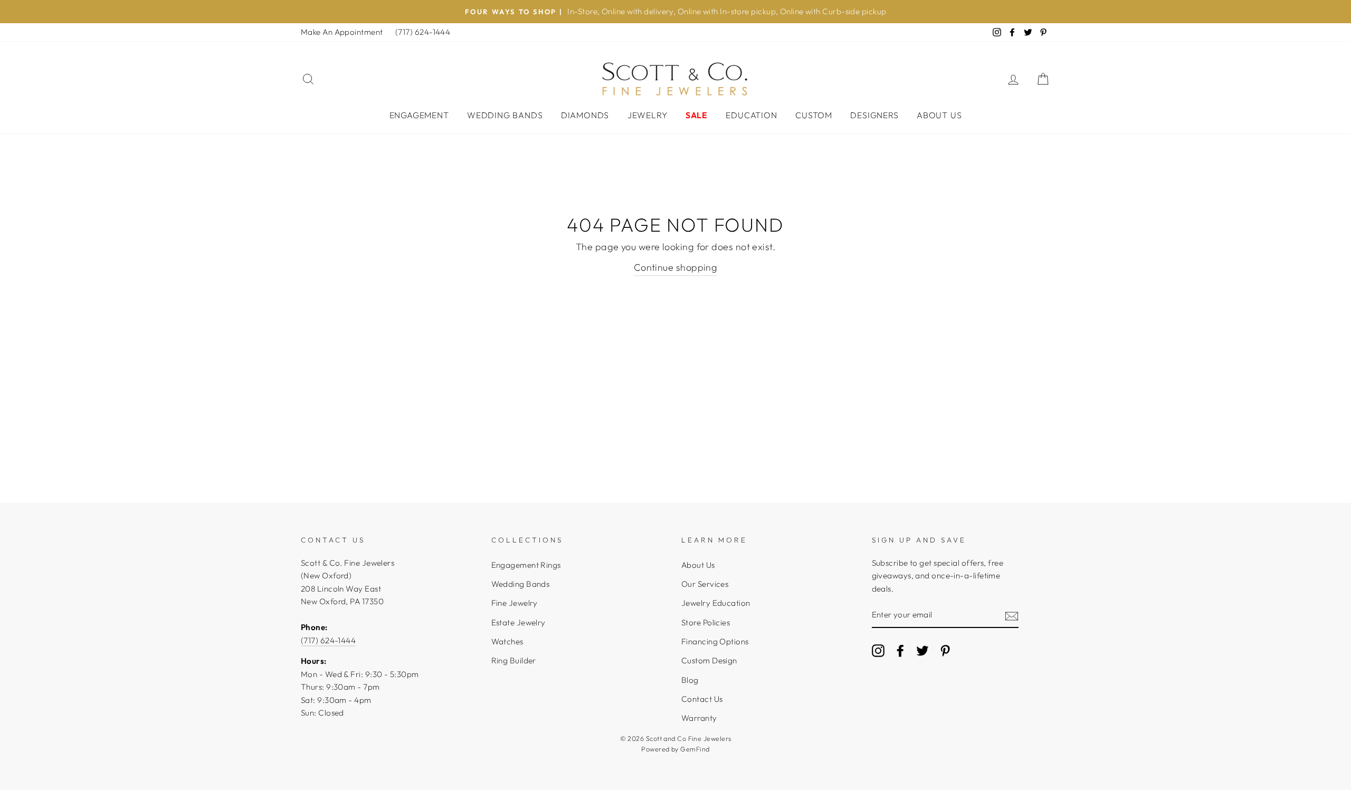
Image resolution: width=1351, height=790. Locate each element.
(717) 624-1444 (422, 32)
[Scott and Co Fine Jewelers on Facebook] (900, 650)
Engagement (419, 115)
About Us (939, 115)
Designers (874, 115)
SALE (697, 115)
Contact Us (702, 699)
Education (751, 115)
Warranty (699, 718)
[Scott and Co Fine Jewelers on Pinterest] (945, 650)
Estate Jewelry (518, 622)
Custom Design (709, 660)
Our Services (704, 584)
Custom (813, 115)
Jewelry (647, 115)
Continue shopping (676, 267)
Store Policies (705, 622)
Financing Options (715, 641)
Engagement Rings (526, 565)
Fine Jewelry (514, 603)
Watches (507, 641)
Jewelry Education (715, 603)
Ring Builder (513, 660)
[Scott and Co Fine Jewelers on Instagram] (878, 650)
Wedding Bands (505, 115)
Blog (690, 680)
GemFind (694, 749)
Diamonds (585, 115)
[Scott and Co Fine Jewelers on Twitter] (922, 650)
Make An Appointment (342, 32)
